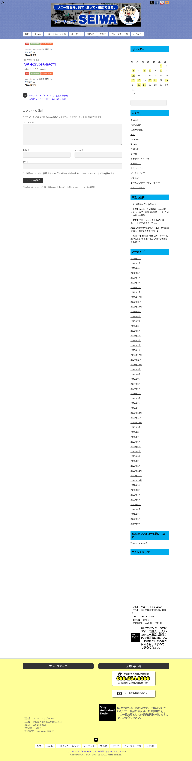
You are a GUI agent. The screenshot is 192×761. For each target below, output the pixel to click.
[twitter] (152, 3)
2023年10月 (136, 422)
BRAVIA (90, 34)
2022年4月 (135, 509)
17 (133, 80)
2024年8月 (135, 374)
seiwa (26, 69)
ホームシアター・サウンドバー (145, 182)
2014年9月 (135, 524)
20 (150, 80)
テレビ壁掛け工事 (119, 34)
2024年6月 (135, 384)
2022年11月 (136, 475)
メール (79, 150)
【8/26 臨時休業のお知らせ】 (144, 204)
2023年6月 (135, 442)
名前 (26, 150)
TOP (27, 34)
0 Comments (40, 69)
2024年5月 (135, 389)
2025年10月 (136, 307)
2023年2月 (135, 461)
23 (166, 80)
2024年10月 (136, 364)
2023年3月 (135, 456)
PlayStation (135, 125)
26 (144, 85)
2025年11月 (136, 302)
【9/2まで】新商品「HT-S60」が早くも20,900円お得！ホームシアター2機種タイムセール (149, 239)
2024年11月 (136, 360)
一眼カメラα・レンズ (56, 34)
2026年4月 (135, 278)
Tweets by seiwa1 (138, 543)
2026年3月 (135, 283)
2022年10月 (136, 480)
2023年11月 (136, 417)
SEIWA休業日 (136, 130)
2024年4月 (135, 393)
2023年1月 (135, 466)
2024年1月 (135, 408)
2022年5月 (135, 504)
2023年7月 (135, 437)
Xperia (37, 34)
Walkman (134, 139)
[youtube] (162, 3)
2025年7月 (135, 321)
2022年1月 (135, 519)
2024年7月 (135, 379)
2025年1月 (135, 350)
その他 (133, 154)
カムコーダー (136, 168)
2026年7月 (135, 263)
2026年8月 (135, 258)
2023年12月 (136, 413)
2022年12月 (136, 471)
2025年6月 (135, 326)
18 (139, 80)
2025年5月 (135, 331)
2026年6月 (135, 268)
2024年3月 (135, 398)
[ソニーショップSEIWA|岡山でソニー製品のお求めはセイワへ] (96, 15)
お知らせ (134, 149)
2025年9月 (135, 311)
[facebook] (157, 3)
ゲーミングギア (137, 173)
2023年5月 (135, 446)
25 (139, 85)
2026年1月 (135, 292)
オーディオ (76, 34)
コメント (28, 122)
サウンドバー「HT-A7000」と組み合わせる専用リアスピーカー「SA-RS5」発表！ (46, 97)
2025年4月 (135, 335)
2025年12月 (136, 297)
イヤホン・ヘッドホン (141, 158)
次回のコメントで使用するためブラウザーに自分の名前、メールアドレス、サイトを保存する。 (71, 173)
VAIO (132, 134)
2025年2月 (135, 345)
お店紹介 (137, 34)
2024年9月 (135, 369)
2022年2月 (135, 514)
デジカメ (134, 178)
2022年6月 (135, 500)
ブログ (103, 34)
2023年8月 (135, 432)
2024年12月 (136, 355)
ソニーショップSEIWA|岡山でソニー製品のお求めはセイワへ (95, 751)
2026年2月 (135, 287)
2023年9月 (135, 427)
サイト (26, 161)
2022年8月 (135, 490)
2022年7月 (135, 495)
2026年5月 (135, 273)
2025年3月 (135, 340)
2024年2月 (135, 403)
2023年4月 (135, 451)
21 (155, 80)
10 (133, 75)
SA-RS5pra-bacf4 (40, 64)
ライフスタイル (137, 187)
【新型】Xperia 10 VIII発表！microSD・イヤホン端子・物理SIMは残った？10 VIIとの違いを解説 (149, 212)
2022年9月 (135, 485)
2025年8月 (135, 316)
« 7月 (133, 94)
